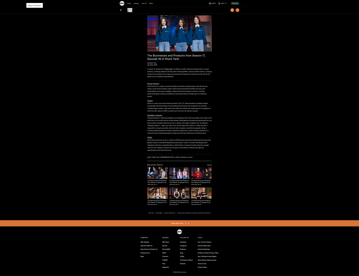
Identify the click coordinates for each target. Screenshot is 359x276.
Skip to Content (34, 5)
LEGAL (200, 237)
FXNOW (164, 260)
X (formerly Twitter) (186, 260)
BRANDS (165, 237)
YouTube (182, 264)
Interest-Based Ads (204, 246)
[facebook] (188, 223)
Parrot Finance (153, 84)
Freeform (165, 256)
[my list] (232, 10)
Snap (181, 253)
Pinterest (183, 249)
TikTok (182, 256)
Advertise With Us (146, 246)
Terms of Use (202, 264)
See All (209, 165)
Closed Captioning (204, 249)
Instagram (183, 246)
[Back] (121, 10)
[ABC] (122, 3)
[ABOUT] (237, 10)
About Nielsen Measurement (207, 260)
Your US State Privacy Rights (207, 256)
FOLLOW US (184, 237)
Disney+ (165, 246)
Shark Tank (168, 69)
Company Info (145, 253)
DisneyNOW (166, 249)
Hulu (163, 264)
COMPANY (144, 237)
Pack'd (150, 101)
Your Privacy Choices (204, 242)
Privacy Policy (202, 267)
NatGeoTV (165, 267)
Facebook (183, 242)
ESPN (164, 253)
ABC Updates (145, 242)
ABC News (165, 242)
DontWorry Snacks (154, 115)
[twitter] (186, 223)
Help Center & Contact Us (149, 249)
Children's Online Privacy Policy (208, 253)
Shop (142, 256)
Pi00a (149, 137)
